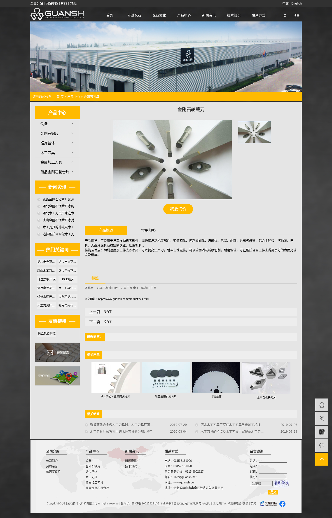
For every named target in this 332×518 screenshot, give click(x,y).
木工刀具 (47, 153)
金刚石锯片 (49, 134)
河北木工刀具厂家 (96, 288)
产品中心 (184, 15)
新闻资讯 (209, 15)
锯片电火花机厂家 (67, 261)
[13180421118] (321, 418)
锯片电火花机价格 (67, 270)
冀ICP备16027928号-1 (145, 503)
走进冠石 (134, 15)
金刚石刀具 (91, 96)
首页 (109, 15)
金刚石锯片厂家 (183, 503)
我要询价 (178, 209)
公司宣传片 (53, 471)
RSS (64, 3)
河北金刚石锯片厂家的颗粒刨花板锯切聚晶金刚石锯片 (60, 206)
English (296, 3)
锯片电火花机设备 (46, 288)
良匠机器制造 (47, 333)
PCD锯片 (68, 279)
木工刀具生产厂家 (67, 288)
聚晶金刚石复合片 (54, 172)
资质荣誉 (52, 466)
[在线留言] (321, 445)
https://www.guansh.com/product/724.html (123, 299)
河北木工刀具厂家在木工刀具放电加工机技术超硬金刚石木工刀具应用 (60, 213)
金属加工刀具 (51, 162)
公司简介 (52, 460)
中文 (285, 3)
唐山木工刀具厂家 (46, 270)
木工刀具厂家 (47, 279)
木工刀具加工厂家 (145, 288)
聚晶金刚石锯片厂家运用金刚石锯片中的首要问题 (60, 199)
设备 (44, 124)
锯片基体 (47, 143)
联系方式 (258, 15)
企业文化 (159, 15)
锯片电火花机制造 (46, 261)
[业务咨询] (321, 404)
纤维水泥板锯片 (46, 296)
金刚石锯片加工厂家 (67, 296)
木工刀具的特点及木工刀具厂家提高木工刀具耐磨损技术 (60, 227)
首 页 (60, 96)
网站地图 (52, 3)
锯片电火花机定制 (67, 305)
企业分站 (36, 3)
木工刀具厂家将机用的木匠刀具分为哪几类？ (121, 431)
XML (73, 3)
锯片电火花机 (201, 503)
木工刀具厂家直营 (46, 305)
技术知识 (234, 15)
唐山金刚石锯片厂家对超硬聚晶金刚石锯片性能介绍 (60, 220)
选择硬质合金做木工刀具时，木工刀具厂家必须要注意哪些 (60, 234)
